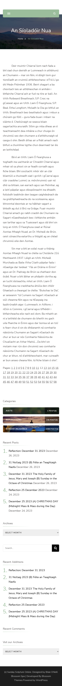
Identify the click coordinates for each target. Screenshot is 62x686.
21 (20, 372)
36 (24, 377)
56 (47, 382)
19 (12, 372)
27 (43, 372)
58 (55, 382)
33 (12, 377)
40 (39, 377)
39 (35, 377)
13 (45, 368)
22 (24, 372)
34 (16, 377)
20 (16, 372)
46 (8, 382)
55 (43, 382)
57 (51, 382)
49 (20, 382)
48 (16, 382)
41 (43, 377)
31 (4, 377)
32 (8, 377)
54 (39, 382)
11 (37, 368)
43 (51, 377)
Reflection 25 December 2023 (27, 490)
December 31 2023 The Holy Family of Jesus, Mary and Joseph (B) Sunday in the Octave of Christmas (33, 478)
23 (27, 372)
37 (27, 377)
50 (24, 382)
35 (20, 377)
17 (4, 372)
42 (47, 377)
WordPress (42, 680)
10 (33, 368)
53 (35, 382)
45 (4, 382)
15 (53, 368)
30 (55, 372)
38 (31, 377)
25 (35, 372)
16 (57, 368)
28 (47, 372)
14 (49, 368)
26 (39, 372)
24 (31, 372)
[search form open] (54, 13)
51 (27, 382)
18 (8, 372)
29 (51, 372)
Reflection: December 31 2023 (27, 451)
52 (31, 382)
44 (55, 377)
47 (12, 382)
